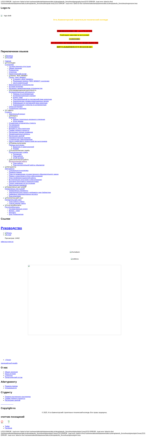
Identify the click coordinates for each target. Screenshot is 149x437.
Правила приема (15, 172)
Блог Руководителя (16, 214)
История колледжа (16, 86)
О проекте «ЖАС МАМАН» (23, 79)
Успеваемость (14, 127)
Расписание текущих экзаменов (21, 132)
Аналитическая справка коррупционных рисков (31, 101)
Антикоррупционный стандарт (24, 96)
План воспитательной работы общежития (28, 165)
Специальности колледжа (18, 170)
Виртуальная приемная (18, 185)
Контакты (12, 212)
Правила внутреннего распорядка (18, 397)
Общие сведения (15, 68)
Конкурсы (12, 117)
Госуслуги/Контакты (12, 207)
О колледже (9, 65)
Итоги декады (18, 121)
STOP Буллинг (18, 158)
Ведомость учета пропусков (19, 128)
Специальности (11, 388)
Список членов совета (17, 203)
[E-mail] (8, 235)
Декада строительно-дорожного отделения (29, 119)
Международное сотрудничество (21, 85)
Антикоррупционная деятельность (22, 92)
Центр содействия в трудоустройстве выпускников (28, 141)
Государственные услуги (18, 209)
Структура (13, 72)
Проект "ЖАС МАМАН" (17, 77)
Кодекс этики (18, 97)
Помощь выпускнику (16, 145)
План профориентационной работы (22, 178)
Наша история (10, 374)
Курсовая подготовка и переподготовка (24, 181)
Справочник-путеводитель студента (22, 123)
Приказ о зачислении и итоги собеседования (26, 176)
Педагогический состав (17, 74)
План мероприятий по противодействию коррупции (32, 99)
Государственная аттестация (20, 66)
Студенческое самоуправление (21, 139)
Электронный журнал (17, 114)
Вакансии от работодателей (23, 147)
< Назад (8, 360)
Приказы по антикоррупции (23, 94)
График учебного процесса (19, 130)
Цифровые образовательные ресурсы (23, 194)
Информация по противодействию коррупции (30, 103)
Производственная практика (19, 138)
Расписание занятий (16, 136)
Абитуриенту (9, 169)
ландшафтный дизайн (9, 363)
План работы (18, 156)
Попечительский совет (13, 200)
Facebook (8, 428)
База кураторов (15, 196)
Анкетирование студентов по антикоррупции (29, 105)
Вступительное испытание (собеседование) (25, 180)
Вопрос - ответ (14, 211)
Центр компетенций (20, 83)
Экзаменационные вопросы (19, 134)
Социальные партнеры (17, 108)
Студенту (8, 112)
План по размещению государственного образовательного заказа (33, 174)
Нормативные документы (18, 191)
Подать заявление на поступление (22, 183)
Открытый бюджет (16, 107)
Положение (17, 154)
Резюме (16, 149)
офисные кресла (7, 242)
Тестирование (14, 125)
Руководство (14, 70)
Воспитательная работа (18, 161)
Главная (8, 61)
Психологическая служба (18, 152)
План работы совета (16, 201)
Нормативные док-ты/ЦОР (15, 189)
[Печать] (8, 233)
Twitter (7, 426)
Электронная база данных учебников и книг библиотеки (30, 192)
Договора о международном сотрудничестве (25, 88)
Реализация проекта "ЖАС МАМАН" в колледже (31, 81)
